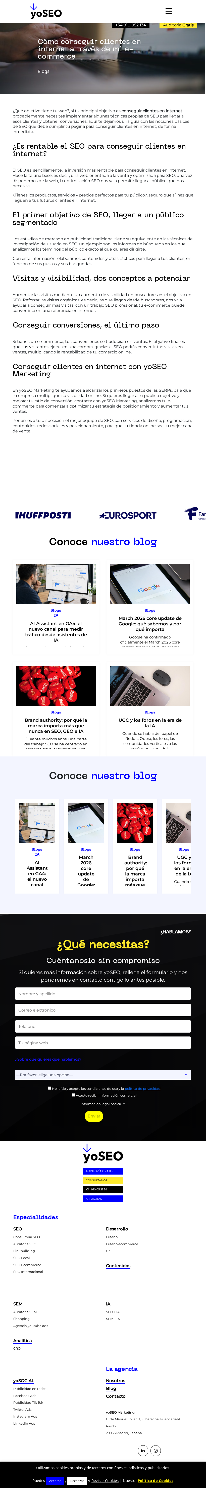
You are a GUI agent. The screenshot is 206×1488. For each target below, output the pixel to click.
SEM (18, 1303)
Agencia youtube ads (30, 1326)
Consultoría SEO (26, 1237)
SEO (17, 1228)
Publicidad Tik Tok (28, 1402)
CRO (17, 1348)
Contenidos (118, 1265)
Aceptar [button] (55, 1480)
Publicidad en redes (29, 1389)
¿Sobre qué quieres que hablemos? (48, 1059)
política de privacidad (143, 1089)
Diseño (112, 1237)
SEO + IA (113, 1312)
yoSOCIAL (23, 1380)
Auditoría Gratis (99, 1171)
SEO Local (21, 1258)
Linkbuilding (24, 1251)
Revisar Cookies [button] (105, 1480)
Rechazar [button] (77, 1480)
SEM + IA (113, 1319)
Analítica (22, 1340)
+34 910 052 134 (130, 25)
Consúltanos (96, 1180)
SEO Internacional (28, 1272)
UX (108, 1251)
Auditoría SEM (25, 1312)
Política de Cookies (155, 1480)
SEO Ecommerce (27, 1265)
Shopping (21, 1319)
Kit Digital (94, 1198)
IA (56, 615)
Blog (111, 1388)
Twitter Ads (22, 1409)
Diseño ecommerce (122, 1244)
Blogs (56, 610)
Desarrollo (117, 1228)
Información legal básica (101, 1104)
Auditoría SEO (24, 1244)
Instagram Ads (25, 1416)
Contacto (116, 1396)
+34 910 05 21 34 (96, 1189)
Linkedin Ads (24, 1423)
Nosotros (115, 1380)
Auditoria (178, 25)
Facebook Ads (24, 1396)
